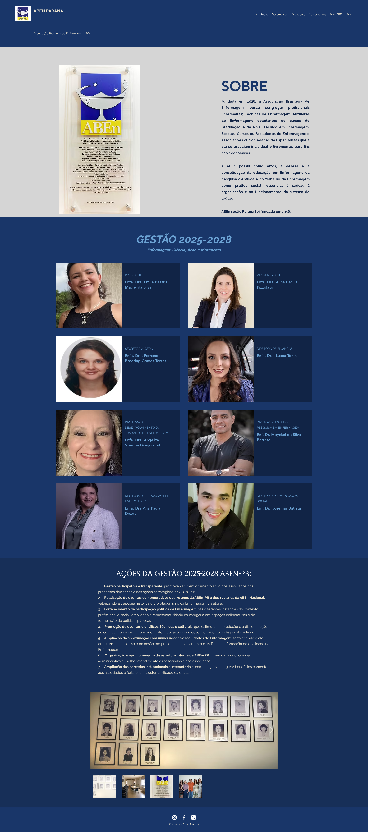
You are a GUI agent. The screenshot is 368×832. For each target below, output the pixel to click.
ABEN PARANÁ (48, 10)
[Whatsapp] (193, 817)
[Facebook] (184, 817)
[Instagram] (174, 817)
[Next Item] (271, 730)
